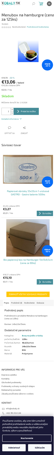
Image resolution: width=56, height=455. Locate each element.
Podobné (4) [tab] (16, 302)
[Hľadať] (34, 4)
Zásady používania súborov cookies (17, 393)
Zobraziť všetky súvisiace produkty (28, 294)
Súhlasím (40, 447)
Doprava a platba (9, 374)
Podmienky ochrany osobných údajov (18, 386)
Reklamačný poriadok (11, 390)
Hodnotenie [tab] (29, 302)
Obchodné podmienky (11, 382)
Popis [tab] (6, 302)
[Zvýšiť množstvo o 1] (12, 109)
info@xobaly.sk (13, 408)
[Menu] (49, 4)
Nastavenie (27, 438)
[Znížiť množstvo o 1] (12, 113)
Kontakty (5, 378)
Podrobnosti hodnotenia (38, 27)
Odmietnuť (14, 447)
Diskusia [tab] (40, 302)
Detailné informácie (10, 119)
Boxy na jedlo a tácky (32, 335)
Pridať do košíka (28, 111)
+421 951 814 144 (13, 413)
